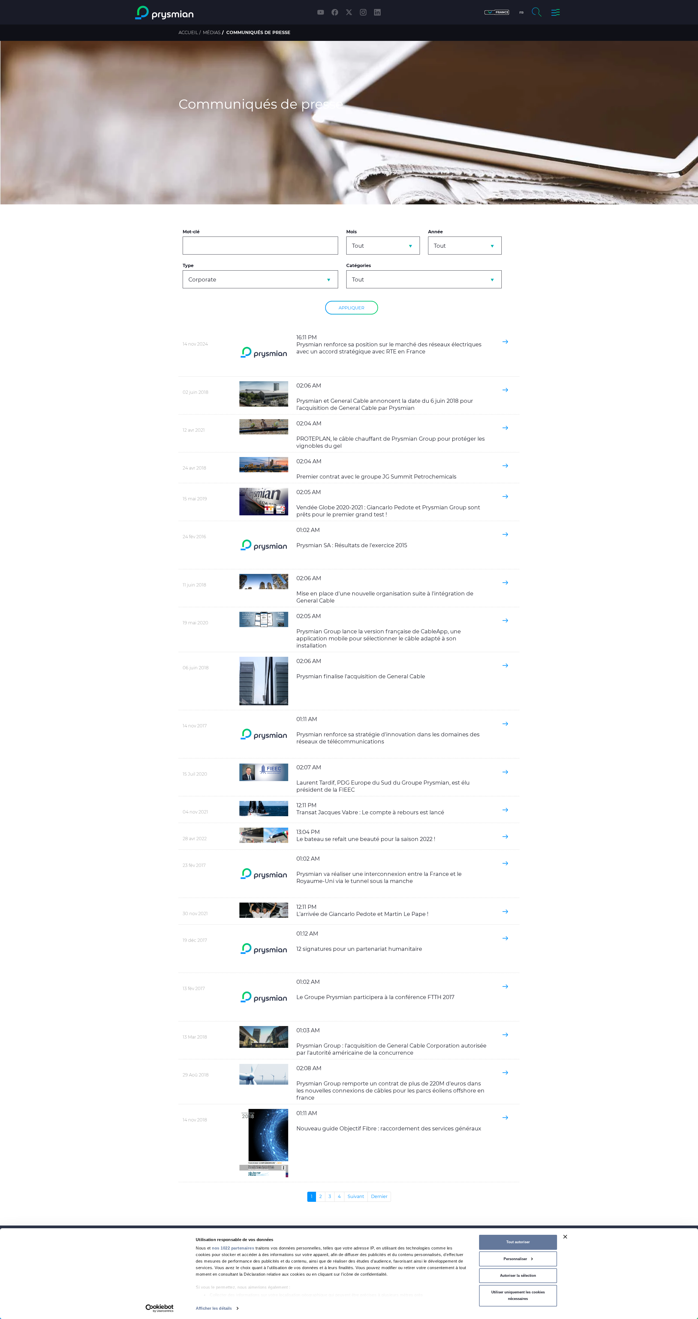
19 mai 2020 (195, 622)
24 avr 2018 (194, 468)
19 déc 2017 (195, 940)
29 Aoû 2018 (196, 1075)
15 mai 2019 (195, 498)
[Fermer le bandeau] (565, 1237)
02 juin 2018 (195, 392)
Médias (212, 32)
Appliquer (351, 307)
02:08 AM (390, 1083)
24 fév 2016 (194, 536)
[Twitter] (349, 12)
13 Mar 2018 (195, 1037)
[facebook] (334, 12)
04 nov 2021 (195, 812)
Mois (351, 231)
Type (188, 265)
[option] (349, 122)
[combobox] (383, 246)
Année (435, 231)
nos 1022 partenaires (233, 1248)
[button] (497, 12)
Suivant (356, 1196)
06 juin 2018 (196, 667)
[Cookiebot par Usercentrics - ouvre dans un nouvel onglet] (159, 1308)
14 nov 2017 (195, 725)
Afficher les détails (214, 1308)
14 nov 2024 (195, 344)
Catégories (358, 265)
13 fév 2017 (194, 988)
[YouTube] (320, 12)
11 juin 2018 (194, 585)
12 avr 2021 (194, 430)
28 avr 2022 (195, 838)
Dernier (379, 1196)
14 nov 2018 (195, 1120)
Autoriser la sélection (518, 1275)
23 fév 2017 (194, 865)
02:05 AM (378, 631)
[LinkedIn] (377, 12)
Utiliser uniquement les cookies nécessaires (518, 1295)
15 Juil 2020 (195, 774)
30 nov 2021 (195, 913)
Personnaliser (515, 1259)
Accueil (188, 32)
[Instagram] (363, 12)
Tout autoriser (518, 1242)
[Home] (186, 13)
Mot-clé (191, 231)
